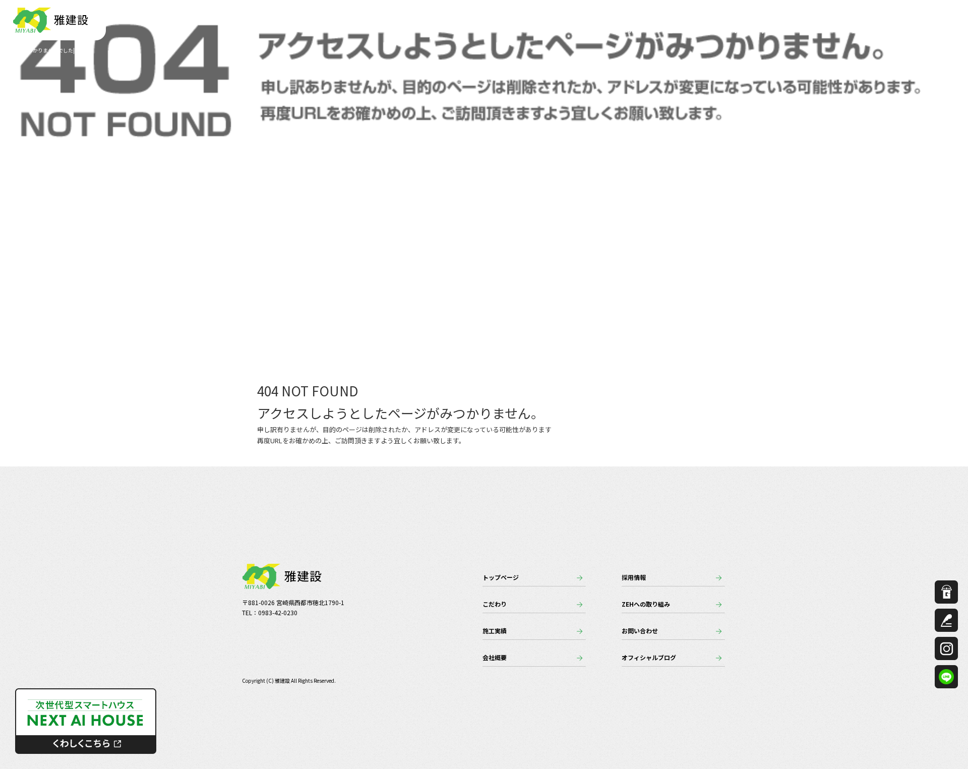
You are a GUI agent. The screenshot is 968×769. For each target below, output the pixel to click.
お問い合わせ (912, 30)
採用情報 (775, 30)
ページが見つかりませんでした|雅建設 (46, 50)
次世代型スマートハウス (85, 721)
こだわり (636, 30)
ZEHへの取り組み (839, 30)
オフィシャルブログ (649, 657)
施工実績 (680, 30)
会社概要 (728, 30)
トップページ (586, 30)
